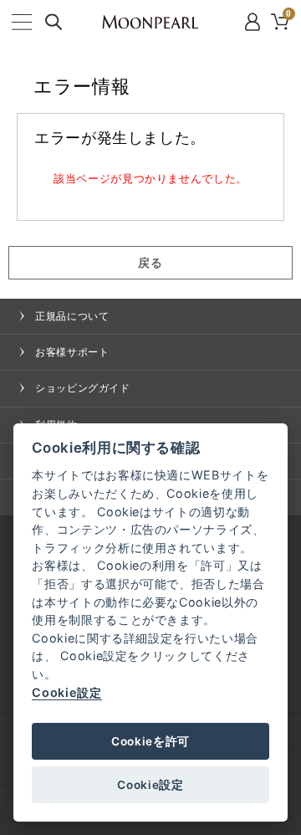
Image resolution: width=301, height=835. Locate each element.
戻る (150, 262)
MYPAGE (253, 22)
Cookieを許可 (150, 741)
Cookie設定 (66, 692)
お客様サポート (72, 352)
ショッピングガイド (82, 388)
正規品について (72, 316)
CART (289, 15)
